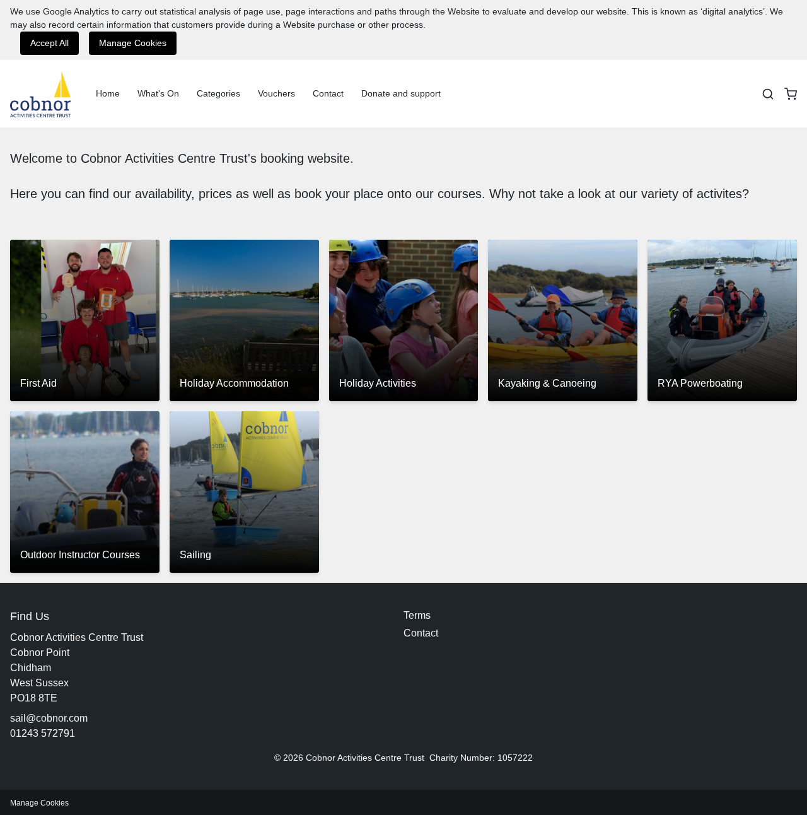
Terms (417, 615)
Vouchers (276, 93)
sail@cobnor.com (49, 718)
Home (108, 93)
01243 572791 (42, 733)
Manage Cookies (132, 43)
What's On (158, 93)
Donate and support (401, 93)
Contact (328, 93)
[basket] (790, 94)
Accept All (49, 43)
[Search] (768, 94)
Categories (218, 93)
